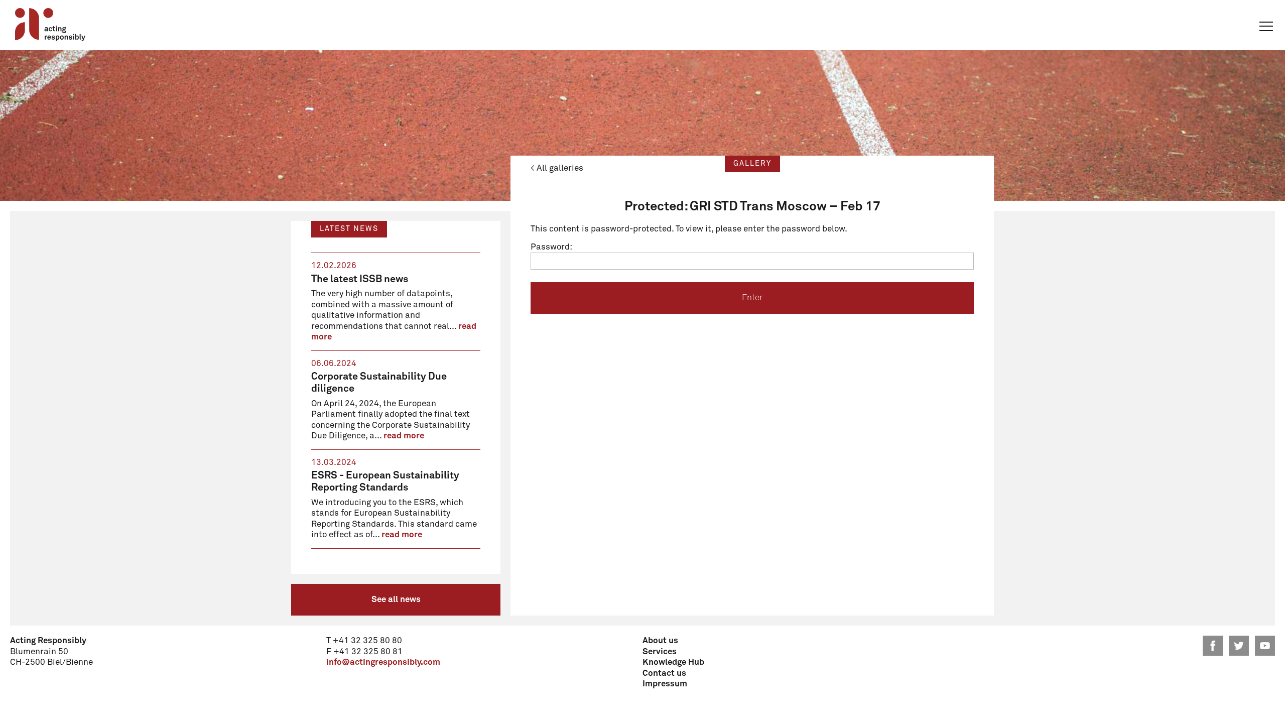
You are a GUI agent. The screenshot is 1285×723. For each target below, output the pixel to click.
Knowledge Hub (673, 662)
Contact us (664, 673)
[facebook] (1213, 646)
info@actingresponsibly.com (383, 662)
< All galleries (557, 168)
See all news (396, 599)
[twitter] (1239, 646)
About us (660, 641)
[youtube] (1265, 646)
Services (659, 652)
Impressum (664, 684)
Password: (551, 247)
